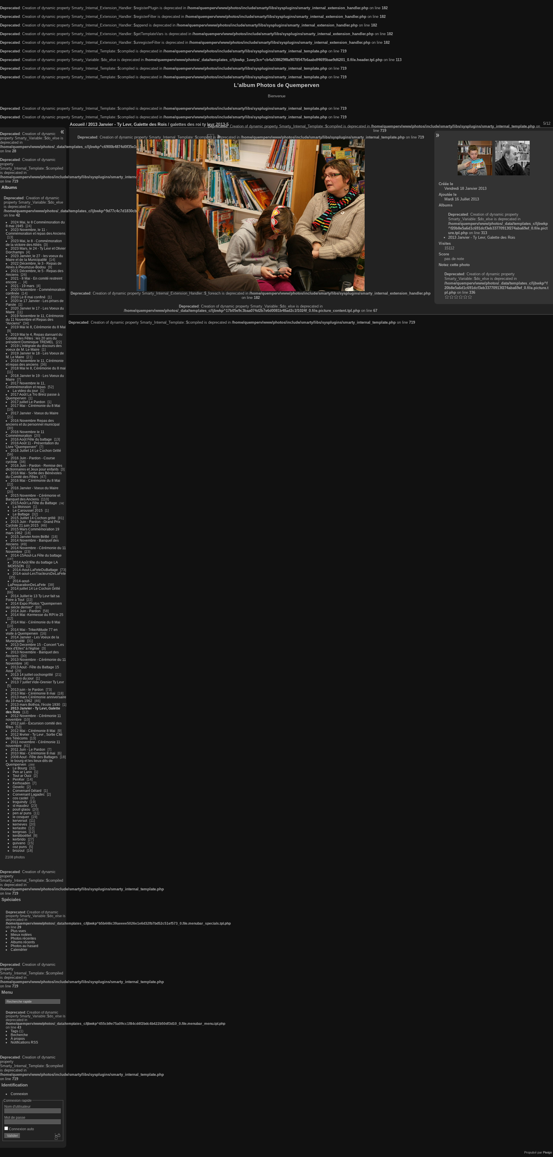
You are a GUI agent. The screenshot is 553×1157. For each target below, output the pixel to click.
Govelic (18, 787)
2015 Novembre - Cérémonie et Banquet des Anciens (33, 497)
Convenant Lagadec (29, 794)
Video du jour (23, 678)
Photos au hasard (24, 946)
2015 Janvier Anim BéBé (30, 536)
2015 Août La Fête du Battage (34, 503)
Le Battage (21, 514)
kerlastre (19, 828)
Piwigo (547, 1152)
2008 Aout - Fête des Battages (34, 757)
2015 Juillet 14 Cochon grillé (33, 518)
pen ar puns (22, 813)
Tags (14, 1031)
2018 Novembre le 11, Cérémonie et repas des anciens (35, 362)
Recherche (19, 1035)
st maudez (21, 805)
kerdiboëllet (22, 835)
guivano (19, 843)
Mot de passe (14, 1117)
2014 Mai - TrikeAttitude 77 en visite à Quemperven (32, 631)
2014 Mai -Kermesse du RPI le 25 (37, 615)
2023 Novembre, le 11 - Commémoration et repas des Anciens (35, 231)
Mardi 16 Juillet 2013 (461, 199)
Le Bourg (20, 768)
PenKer (18, 779)
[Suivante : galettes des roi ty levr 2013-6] (512, 158)
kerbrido (19, 839)
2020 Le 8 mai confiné (28, 297)
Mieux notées (21, 934)
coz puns (20, 847)
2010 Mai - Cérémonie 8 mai (33, 753)
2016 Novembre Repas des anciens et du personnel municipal (33, 422)
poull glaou (21, 809)
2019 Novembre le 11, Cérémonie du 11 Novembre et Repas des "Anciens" (35, 319)
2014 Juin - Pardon (26, 611)
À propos (18, 1038)
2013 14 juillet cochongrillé (32, 674)
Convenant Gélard (27, 790)
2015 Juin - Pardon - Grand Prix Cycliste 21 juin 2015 (33, 523)
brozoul (18, 850)
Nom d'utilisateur (17, 1106)
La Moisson (22, 507)
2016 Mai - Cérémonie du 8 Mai (35, 480)
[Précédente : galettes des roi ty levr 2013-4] (475, 158)
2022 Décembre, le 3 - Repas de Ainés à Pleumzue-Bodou (34, 265)
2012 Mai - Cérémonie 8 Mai (33, 731)
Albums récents (23, 942)
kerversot (20, 820)
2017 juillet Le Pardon (28, 402)
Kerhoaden (21, 783)
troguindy (20, 802)
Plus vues (18, 931)
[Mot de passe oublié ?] (57, 1137)
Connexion (19, 1094)
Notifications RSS (24, 1042)
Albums (9, 187)
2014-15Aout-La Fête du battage (36, 555)
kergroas (19, 832)
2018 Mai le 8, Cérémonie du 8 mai (38, 368)
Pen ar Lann (22, 772)
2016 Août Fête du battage (31, 439)
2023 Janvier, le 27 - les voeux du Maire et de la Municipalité (34, 257)
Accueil (77, 124)
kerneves (20, 824)
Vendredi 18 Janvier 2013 (465, 188)
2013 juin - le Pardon (27, 689)
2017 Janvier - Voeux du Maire (34, 413)
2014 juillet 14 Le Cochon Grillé (35, 588)
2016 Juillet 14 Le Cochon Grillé (36, 450)
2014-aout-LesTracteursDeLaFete (39, 573)
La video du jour (25, 390)
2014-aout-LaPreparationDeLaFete (27, 583)
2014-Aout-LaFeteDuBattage (35, 570)
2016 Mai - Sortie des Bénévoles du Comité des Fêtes (34, 475)
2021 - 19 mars (22, 286)
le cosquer (21, 817)
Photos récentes (23, 938)
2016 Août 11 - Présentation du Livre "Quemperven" (32, 445)
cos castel (20, 798)
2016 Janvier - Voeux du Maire (34, 488)
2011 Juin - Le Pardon (28, 749)
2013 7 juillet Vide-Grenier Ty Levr (37, 682)
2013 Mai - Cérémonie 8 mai (33, 693)
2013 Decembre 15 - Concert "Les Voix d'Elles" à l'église (35, 646)
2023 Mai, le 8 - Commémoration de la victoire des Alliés (34, 242)
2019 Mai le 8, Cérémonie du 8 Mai (38, 327)
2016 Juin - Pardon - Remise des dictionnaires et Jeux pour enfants (34, 467)
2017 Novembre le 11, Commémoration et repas (26, 385)
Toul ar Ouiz (22, 775)
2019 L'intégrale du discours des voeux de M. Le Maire (34, 347)
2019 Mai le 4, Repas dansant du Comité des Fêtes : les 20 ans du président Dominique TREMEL (34, 338)
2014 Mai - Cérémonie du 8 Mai (35, 622)
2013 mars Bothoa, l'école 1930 (35, 704)
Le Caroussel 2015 (28, 510)
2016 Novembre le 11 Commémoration (25, 433)
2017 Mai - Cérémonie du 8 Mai (35, 405)
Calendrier (19, 949)
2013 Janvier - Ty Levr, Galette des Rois (127, 124)
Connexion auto (21, 1129)
